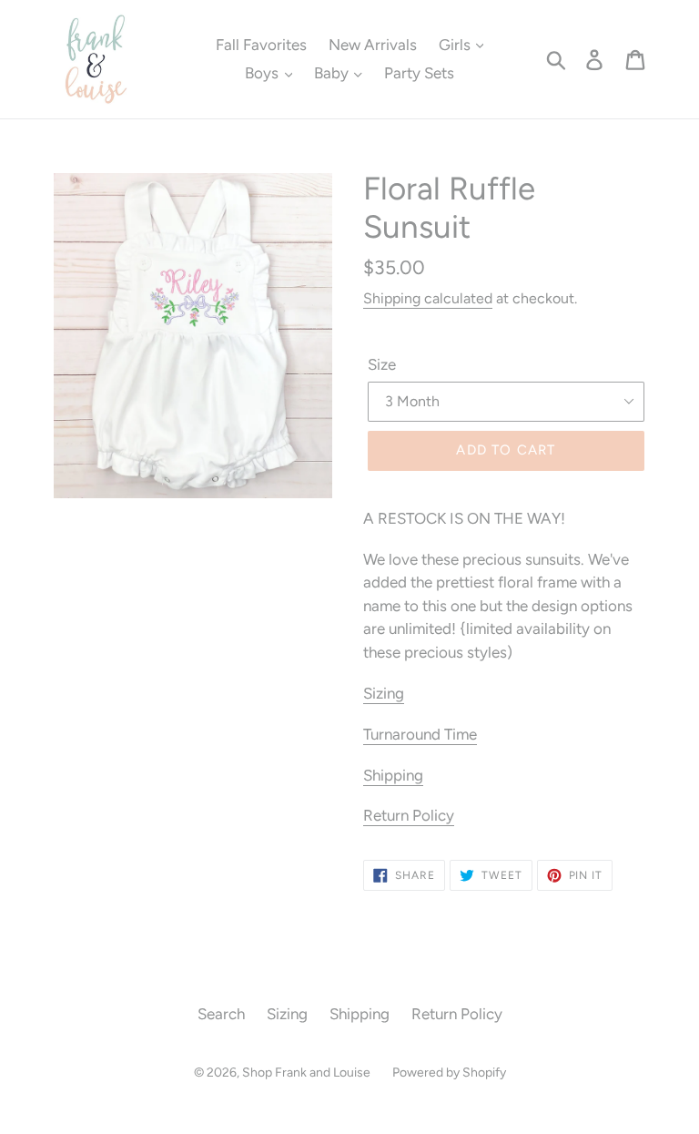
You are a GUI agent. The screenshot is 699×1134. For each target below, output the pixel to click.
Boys (263, 73)
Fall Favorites (261, 45)
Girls (456, 45)
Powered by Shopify (449, 1072)
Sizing (383, 693)
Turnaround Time (420, 734)
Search (221, 1014)
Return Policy (408, 815)
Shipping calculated (427, 298)
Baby (333, 73)
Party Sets (419, 73)
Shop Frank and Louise (306, 1072)
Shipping (393, 775)
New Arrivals (373, 45)
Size (382, 364)
